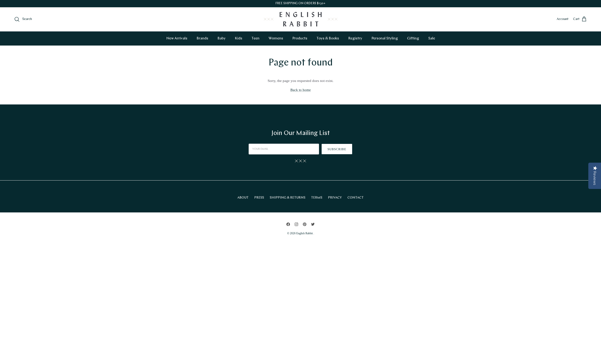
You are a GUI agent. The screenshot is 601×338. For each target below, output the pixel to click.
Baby (221, 38)
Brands (202, 38)
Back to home (300, 90)
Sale (431, 38)
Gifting (413, 38)
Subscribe (336, 149)
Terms (316, 198)
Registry (355, 38)
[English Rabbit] (301, 19)
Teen (255, 38)
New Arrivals (176, 38)
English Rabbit (304, 233)
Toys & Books (327, 38)
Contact (355, 198)
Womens (276, 38)
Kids (238, 38)
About (243, 198)
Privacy (335, 198)
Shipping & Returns (287, 198)
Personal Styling (384, 38)
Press (259, 198)
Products (299, 38)
